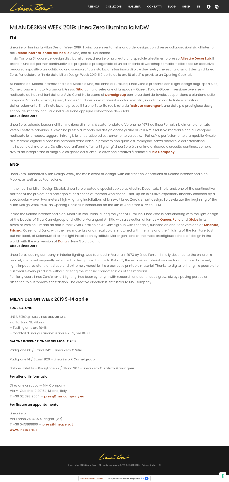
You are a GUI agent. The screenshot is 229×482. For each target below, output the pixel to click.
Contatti (154, 6)
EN (198, 6)
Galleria (134, 6)
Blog (172, 6)
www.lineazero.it (23, 429)
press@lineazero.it (57, 424)
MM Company (163, 152)
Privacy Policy (149, 465)
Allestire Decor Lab (196, 58)
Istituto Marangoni (146, 105)
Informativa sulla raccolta (92, 478)
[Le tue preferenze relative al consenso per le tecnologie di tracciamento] (222, 475)
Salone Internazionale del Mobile (42, 53)
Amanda (211, 225)
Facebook (208, 6)
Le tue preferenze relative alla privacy (123, 478)
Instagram (216, 6)
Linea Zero (90, 465)
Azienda (93, 6)
